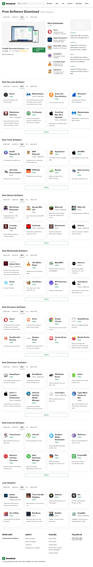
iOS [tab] (27, 17)
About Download (30, 538)
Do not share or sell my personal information (55, 549)
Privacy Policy (52, 538)
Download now (40, 50)
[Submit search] (18, 3)
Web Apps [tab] (33, 17)
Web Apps (79, 3)
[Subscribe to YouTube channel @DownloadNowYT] (80, 538)
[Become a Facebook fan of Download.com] (73, 538)
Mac (57, 3)
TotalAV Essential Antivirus (15, 48)
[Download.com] (8, 3)
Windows (49, 3)
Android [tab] (15, 17)
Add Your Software (30, 541)
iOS (63, 3)
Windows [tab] (6, 17)
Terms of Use (52, 541)
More (86, 3)
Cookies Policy (53, 545)
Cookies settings (53, 553)
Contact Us (28, 545)
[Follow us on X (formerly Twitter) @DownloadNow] (77, 538)
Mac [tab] (22, 17)
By (5, 51)
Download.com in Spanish (32, 548)
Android (69, 3)
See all (46, 132)
